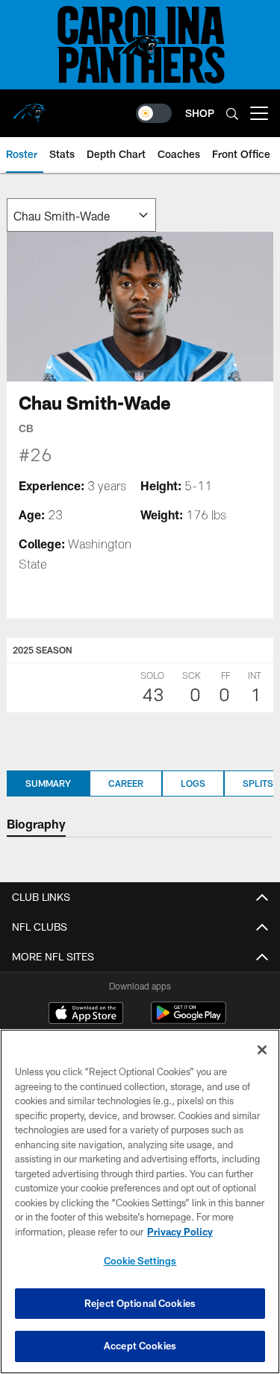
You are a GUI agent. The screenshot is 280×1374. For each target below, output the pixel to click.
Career (125, 783)
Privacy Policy (180, 1232)
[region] (140, 1201)
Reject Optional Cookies (140, 1303)
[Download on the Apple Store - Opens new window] (85, 1015)
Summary (48, 783)
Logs (193, 783)
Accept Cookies (140, 1346)
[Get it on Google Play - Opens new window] (188, 1020)
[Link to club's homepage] (30, 107)
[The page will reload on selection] (81, 215)
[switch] (154, 113)
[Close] (262, 1049)
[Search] (232, 114)
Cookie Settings (140, 1261)
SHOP (199, 113)
